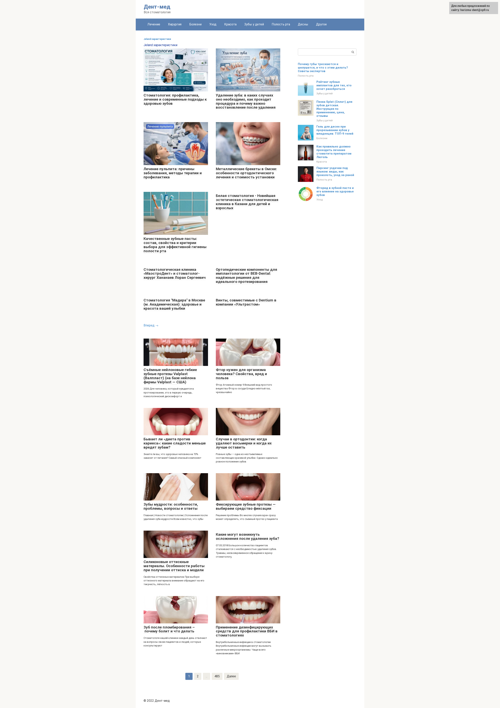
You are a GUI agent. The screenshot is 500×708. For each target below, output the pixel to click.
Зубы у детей (254, 24)
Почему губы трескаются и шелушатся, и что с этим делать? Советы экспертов (323, 67)
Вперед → (151, 325)
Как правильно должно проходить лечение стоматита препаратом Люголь (333, 152)
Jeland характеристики (157, 39)
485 (217, 676)
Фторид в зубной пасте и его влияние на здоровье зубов (335, 191)
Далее (231, 676)
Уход (212, 24)
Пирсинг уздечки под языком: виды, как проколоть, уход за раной (335, 171)
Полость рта (281, 24)
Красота (230, 24)
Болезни (195, 24)
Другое (321, 24)
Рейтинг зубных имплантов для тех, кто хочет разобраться (334, 85)
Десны (303, 24)
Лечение (153, 24)
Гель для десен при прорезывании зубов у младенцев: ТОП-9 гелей (334, 130)
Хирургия (174, 24)
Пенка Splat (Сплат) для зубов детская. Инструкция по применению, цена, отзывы (334, 109)
